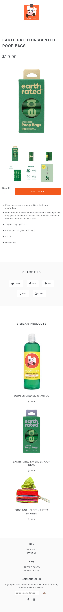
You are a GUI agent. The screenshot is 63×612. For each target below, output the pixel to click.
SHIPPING (32, 549)
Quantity (6, 187)
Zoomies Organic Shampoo (31, 395)
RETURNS (31, 553)
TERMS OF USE (31, 570)
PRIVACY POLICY (31, 566)
